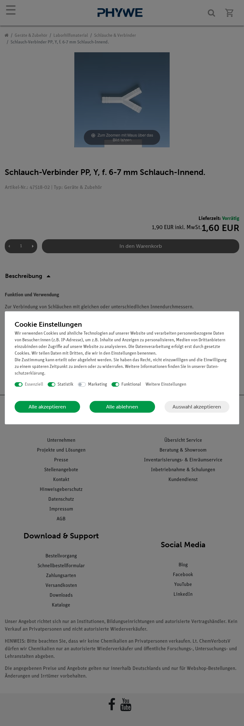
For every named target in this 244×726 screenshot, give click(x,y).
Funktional (131, 384)
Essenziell (34, 384)
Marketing (97, 384)
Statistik (65, 384)
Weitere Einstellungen (166, 384)
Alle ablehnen (122, 407)
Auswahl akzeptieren (197, 407)
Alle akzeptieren (47, 407)
